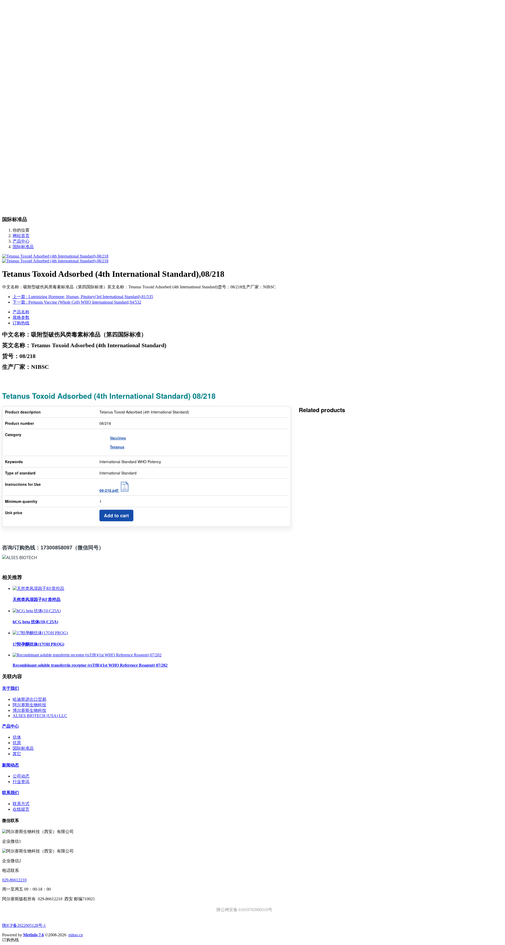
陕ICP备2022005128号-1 (24, 925)
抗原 (17, 742)
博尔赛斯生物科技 (29, 710)
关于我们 (10, 688)
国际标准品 (23, 246)
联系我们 (10, 792)
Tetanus (117, 446)
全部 (17, 48)
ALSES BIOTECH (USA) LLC (40, 715)
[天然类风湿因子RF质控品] (38, 588)
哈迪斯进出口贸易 (29, 699)
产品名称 (21, 312)
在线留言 (21, 809)
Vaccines (118, 438)
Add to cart (116, 515)
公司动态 (21, 776)
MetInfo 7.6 (33, 935)
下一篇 (77, 302)
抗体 (17, 737)
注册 (26, 16)
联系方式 (21, 803)
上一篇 (83, 296)
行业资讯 (21, 781)
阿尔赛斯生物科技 (29, 705)
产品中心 (21, 241)
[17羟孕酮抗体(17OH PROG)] (40, 633)
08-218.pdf (109, 490)
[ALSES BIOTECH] (252, 2)
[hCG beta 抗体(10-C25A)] (37, 611)
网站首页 (21, 26)
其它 (17, 754)
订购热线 (21, 323)
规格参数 (21, 317)
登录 (17, 16)
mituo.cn (75, 935)
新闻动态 (10, 765)
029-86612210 (14, 880)
